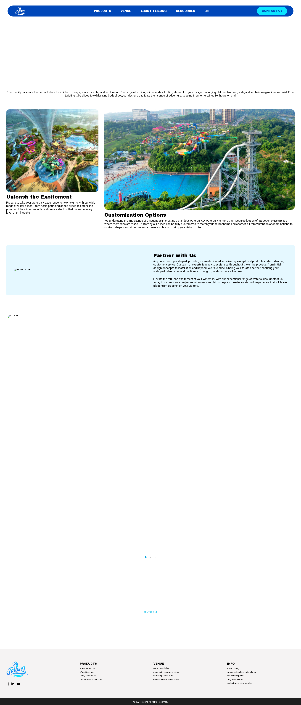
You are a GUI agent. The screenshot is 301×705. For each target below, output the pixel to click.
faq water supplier (235, 676)
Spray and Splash (88, 676)
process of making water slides (241, 672)
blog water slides (235, 679)
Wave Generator (87, 672)
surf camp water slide (163, 676)
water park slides (161, 668)
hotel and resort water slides (166, 679)
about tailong (233, 668)
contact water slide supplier (239, 683)
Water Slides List (87, 668)
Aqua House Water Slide (91, 679)
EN (206, 11)
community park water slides (166, 672)
